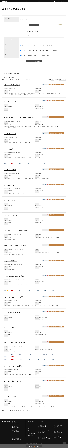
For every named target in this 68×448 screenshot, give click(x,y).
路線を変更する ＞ (61, 24)
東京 (22, 19)
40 (23, 79)
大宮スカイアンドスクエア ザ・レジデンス (17, 230)
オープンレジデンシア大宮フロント (14, 342)
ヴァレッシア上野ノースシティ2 (13, 381)
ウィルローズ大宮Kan (10, 261)
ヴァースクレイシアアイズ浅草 (13, 297)
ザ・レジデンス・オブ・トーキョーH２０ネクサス (19, 117)
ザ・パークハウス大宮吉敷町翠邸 (14, 276)
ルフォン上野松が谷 (10, 200)
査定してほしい (61, 84)
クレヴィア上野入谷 (10, 134)
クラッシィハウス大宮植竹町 (12, 312)
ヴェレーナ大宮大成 (10, 327)
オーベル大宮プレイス (10, 185)
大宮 (33, 19)
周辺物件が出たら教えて (53, 84)
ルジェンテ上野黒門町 (10, 396)
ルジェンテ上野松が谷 (10, 215)
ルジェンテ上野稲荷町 (10, 101)
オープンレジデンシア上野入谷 (13, 366)
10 (20, 79)
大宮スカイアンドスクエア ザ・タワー (15, 245)
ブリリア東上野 (8, 149)
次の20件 (27, 79)
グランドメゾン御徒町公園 (12, 85)
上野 (27, 19)
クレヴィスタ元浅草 (10, 170)
